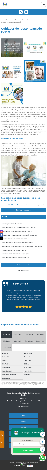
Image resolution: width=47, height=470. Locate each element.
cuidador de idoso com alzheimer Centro (14, 250)
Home (23, 415)
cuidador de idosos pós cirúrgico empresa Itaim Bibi (17, 242)
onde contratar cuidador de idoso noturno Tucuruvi (17, 231)
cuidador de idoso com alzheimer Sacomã (14, 239)
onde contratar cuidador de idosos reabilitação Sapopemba (19, 235)
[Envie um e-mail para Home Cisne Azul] (26, 12)
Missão (23, 428)
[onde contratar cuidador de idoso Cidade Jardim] (35, 48)
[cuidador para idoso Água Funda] (12, 94)
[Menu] (44, 4)
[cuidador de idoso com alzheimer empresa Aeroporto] (12, 48)
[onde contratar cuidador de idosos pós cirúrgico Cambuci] (12, 71)
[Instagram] (1, 231)
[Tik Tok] (1, 238)
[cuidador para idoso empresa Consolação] (35, 71)
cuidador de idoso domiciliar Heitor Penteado (15, 257)
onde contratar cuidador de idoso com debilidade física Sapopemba (22, 246)
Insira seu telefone (27, 440)
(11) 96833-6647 (13, 205)
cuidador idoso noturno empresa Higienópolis (15, 254)
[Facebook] (1, 235)
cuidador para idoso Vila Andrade (12, 224)
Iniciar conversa (27, 450)
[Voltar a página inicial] (5, 4)
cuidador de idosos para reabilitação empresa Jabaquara (19, 227)
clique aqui (23, 205)
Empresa (23, 421)
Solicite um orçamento (23, 210)
